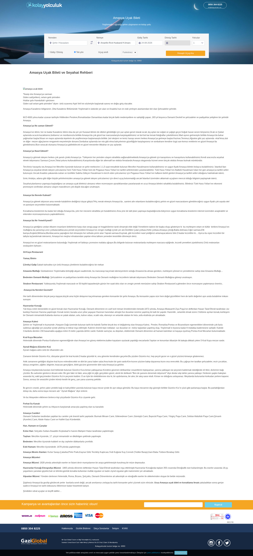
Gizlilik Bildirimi (83, 528)
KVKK (125, 528)
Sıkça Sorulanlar (101, 528)
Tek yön (80, 52)
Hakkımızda (67, 528)
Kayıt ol (218, 505)
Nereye (99, 38)
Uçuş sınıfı (103, 52)
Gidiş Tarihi (142, 38)
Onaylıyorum (181, 553)
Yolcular (196, 38)
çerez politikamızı (153, 553)
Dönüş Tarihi (171, 38)
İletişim (115, 528)
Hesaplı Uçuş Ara (185, 53)
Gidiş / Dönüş (56, 52)
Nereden (52, 38)
